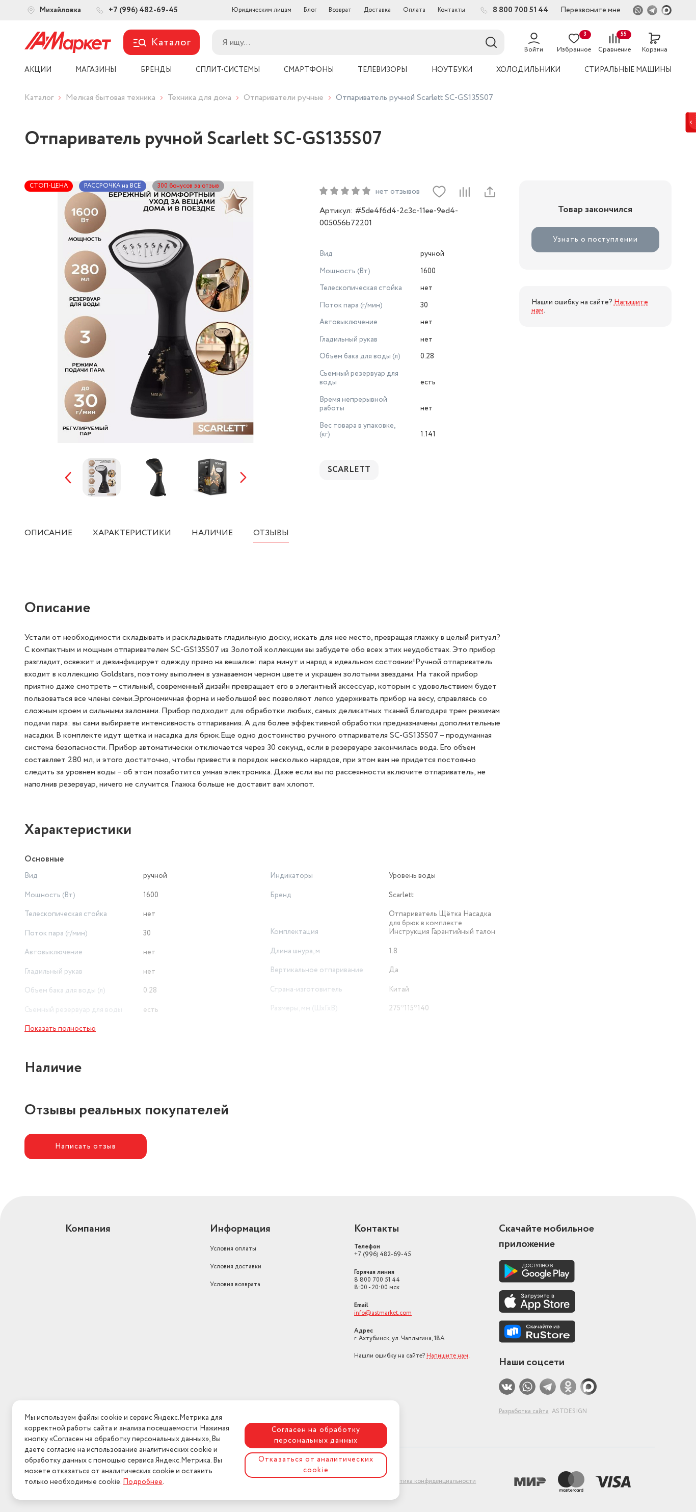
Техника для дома (199, 97)
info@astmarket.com (383, 1313)
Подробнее (143, 1482)
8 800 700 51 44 (377, 1279)
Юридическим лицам (261, 10)
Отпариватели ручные (284, 97)
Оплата (414, 10)
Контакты (451, 10)
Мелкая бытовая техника (110, 97)
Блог (310, 10)
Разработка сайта (524, 1411)
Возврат (340, 10)
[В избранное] (439, 191)
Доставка (377, 10)
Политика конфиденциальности (430, 1481)
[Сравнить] (464, 191)
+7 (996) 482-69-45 (382, 1250)
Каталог (38, 97)
